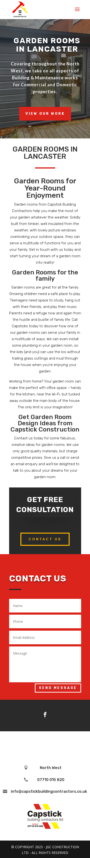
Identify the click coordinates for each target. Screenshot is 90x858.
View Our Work (45, 114)
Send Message (58, 688)
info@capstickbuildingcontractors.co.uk (49, 791)
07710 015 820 (50, 779)
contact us (45, 539)
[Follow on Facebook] (45, 714)
